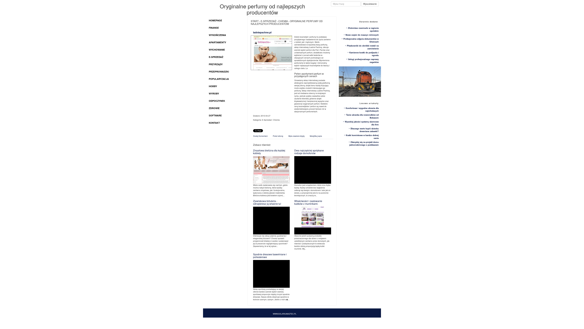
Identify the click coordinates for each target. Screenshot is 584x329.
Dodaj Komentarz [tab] (260, 136)
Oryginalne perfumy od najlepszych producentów (287, 22)
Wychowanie (217, 49)
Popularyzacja (219, 79)
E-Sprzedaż (216, 57)
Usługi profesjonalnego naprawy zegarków (363, 61)
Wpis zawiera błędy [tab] (296, 136)
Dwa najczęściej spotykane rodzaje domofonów (309, 152)
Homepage (215, 20)
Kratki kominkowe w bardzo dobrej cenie (362, 137)
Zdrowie (214, 108)
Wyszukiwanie (370, 3)
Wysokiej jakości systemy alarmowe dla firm (362, 123)
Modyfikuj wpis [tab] (316, 136)
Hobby (213, 86)
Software (215, 115)
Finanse (214, 27)
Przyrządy (216, 64)
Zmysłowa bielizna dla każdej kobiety (269, 152)
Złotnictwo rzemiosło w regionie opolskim (363, 29)
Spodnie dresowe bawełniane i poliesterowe (270, 256)
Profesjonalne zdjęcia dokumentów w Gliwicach (361, 40)
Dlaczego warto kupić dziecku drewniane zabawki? (365, 130)
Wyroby (214, 93)
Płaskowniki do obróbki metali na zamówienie (363, 47)
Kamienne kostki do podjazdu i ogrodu (364, 54)
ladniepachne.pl (262, 32)
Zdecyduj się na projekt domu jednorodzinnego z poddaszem (364, 143)
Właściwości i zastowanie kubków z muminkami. (308, 202)
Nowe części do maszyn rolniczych (362, 34)
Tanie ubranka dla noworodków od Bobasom (362, 116)
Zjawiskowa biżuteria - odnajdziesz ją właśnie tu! (267, 202)
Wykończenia (217, 35)
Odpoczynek (217, 101)
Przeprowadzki (219, 71)
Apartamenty (217, 42)
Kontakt (214, 122)
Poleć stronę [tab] (278, 136)
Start (255, 21)
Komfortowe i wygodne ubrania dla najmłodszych (362, 109)
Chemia (283, 21)
